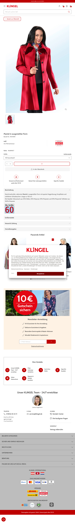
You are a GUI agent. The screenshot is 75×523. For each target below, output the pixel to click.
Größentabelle (67, 154)
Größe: (5, 154)
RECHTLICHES (6, 447)
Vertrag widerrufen (56, 429)
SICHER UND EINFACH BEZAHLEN (13, 441)
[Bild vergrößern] (66, 109)
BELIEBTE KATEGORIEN (9, 436)
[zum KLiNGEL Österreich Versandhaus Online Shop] (33, 473)
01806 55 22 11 (11, 414)
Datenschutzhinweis (37, 346)
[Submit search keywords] (69, 12)
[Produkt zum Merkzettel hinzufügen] (42, 164)
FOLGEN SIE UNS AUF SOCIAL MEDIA (14, 464)
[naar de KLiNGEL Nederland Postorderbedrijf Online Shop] (42, 473)
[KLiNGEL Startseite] (12, 6)
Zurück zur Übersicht (13, 19)
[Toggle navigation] (4, 6)
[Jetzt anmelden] (51, 342)
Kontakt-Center (58, 414)
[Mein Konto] (59, 6)
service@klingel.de (35, 414)
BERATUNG (5, 458)
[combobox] (37, 12)
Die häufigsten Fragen (60, 418)
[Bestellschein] (67, 6)
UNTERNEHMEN (7, 453)
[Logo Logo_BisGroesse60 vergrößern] (9, 208)
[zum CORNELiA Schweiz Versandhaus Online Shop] (37, 473)
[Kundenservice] (3, 519)
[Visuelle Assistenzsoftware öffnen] (50, 504)
